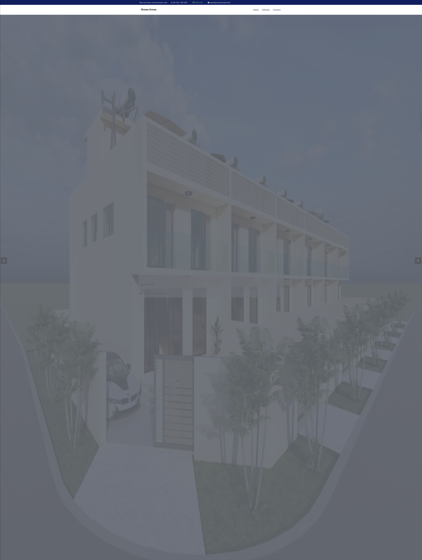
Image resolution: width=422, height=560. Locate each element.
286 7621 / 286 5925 (180, 2)
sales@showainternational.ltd (220, 2)
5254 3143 (198, 2)
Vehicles (266, 10)
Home (256, 10)
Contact (277, 10)
